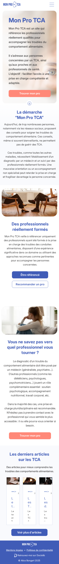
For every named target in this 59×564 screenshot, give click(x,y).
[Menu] (52, 4)
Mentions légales (14, 550)
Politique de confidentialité (40, 550)
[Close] (29, 103)
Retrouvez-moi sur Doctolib (31, 555)
